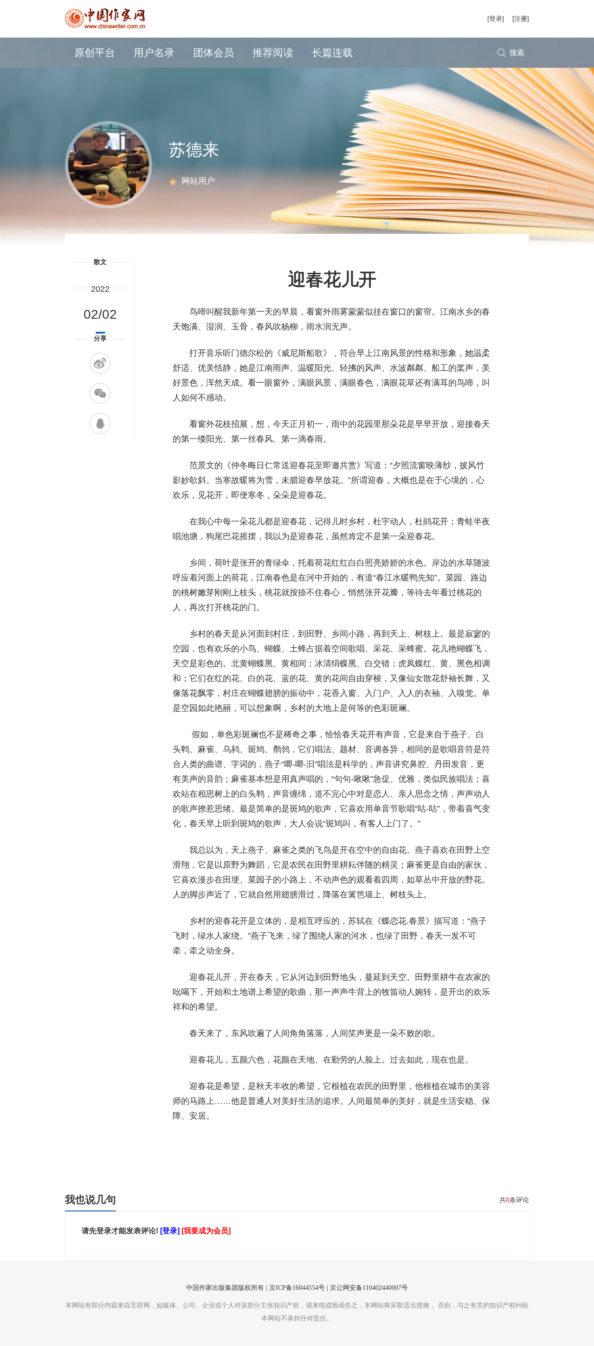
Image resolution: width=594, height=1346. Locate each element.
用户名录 (154, 52)
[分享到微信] (100, 393)
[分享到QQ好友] (100, 423)
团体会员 (213, 52)
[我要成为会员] (206, 1231)
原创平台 (94, 52)
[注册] (520, 18)
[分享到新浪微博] (100, 363)
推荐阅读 (272, 52)
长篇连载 (332, 52)
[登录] (495, 18)
